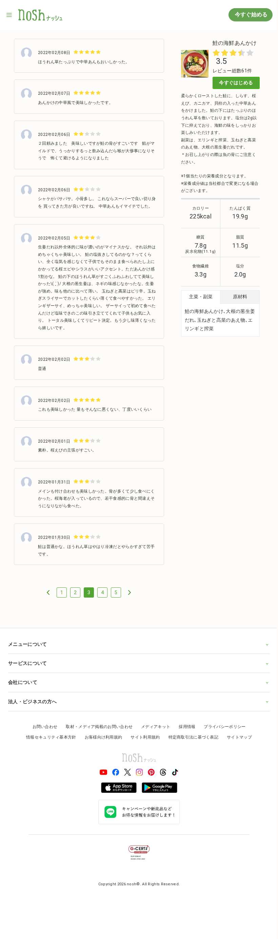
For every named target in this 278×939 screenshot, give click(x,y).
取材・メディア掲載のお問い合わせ (96, 732)
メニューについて (27, 650)
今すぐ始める (250, 14)
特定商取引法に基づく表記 (191, 743)
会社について (22, 688)
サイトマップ (237, 743)
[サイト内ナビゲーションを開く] (9, 15)
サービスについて (27, 669)
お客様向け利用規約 (101, 743)
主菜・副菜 (201, 296)
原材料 (240, 296)
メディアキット (153, 732)
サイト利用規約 (142, 743)
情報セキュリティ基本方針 (49, 743)
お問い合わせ (42, 732)
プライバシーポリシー (222, 732)
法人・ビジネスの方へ (32, 707)
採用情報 (184, 732)
